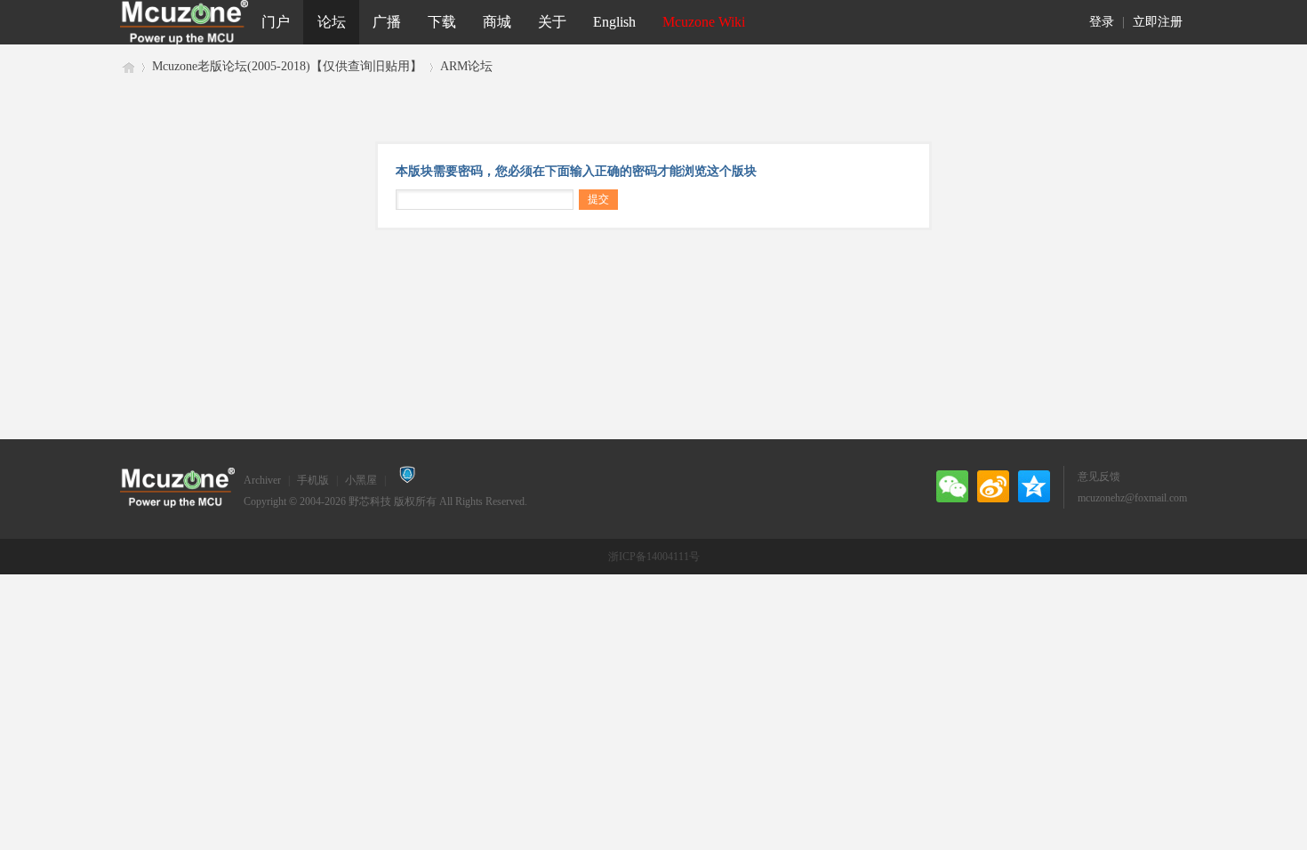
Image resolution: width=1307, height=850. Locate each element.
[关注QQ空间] (1034, 486)
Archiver (262, 480)
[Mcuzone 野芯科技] (184, 22)
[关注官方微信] (952, 486)
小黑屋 (361, 480)
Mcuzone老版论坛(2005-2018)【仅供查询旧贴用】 (287, 66)
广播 (387, 21)
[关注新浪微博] (993, 486)
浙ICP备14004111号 (654, 556)
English (614, 21)
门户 (275, 21)
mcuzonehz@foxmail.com (1132, 498)
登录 (1101, 21)
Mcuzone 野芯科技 (127, 66)
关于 (552, 21)
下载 (442, 21)
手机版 (313, 480)
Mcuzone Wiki (703, 21)
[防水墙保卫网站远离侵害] (407, 480)
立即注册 (1158, 21)
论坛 (331, 21)
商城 (497, 21)
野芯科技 (370, 501)
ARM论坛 (466, 66)
